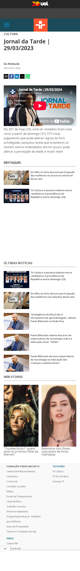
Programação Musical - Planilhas (24, 516)
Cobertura (12, 476)
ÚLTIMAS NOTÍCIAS (18, 263)
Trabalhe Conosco (16, 506)
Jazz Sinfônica (14, 522)
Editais (10, 491)
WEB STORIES (13, 377)
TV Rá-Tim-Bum (60, 476)
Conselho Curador (16, 486)
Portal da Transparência (19, 496)
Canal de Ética (14, 501)
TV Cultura (41, 25)
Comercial (12, 481)
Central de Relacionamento (21, 471)
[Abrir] (7, 25)
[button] (6, 76)
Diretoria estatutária (17, 511)
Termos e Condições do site (21, 532)
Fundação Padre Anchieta (23, 466)
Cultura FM (12, 543)
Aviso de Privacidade (18, 527)
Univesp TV (58, 481)
